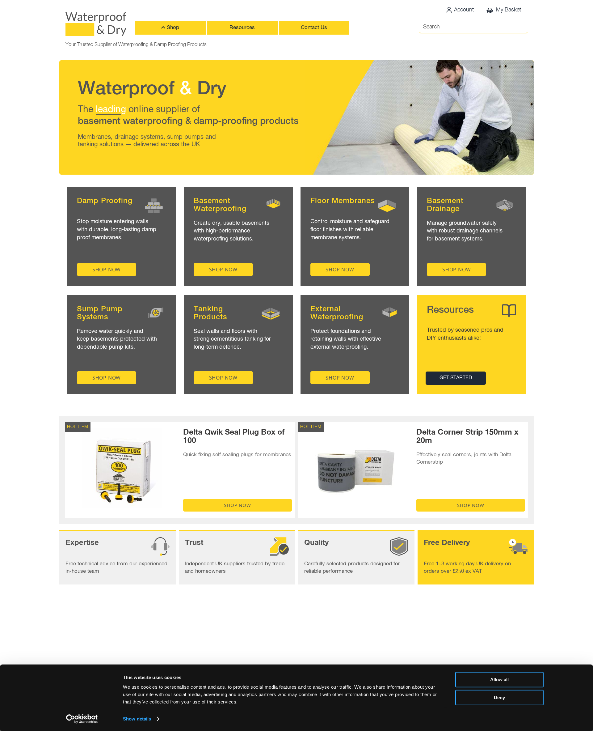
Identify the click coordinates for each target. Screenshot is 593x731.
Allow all (499, 679)
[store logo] (95, 24)
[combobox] (473, 27)
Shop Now (237, 505)
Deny (499, 697)
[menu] (253, 29)
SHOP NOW (106, 269)
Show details (137, 718)
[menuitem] (170, 28)
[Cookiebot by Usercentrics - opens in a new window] (82, 719)
